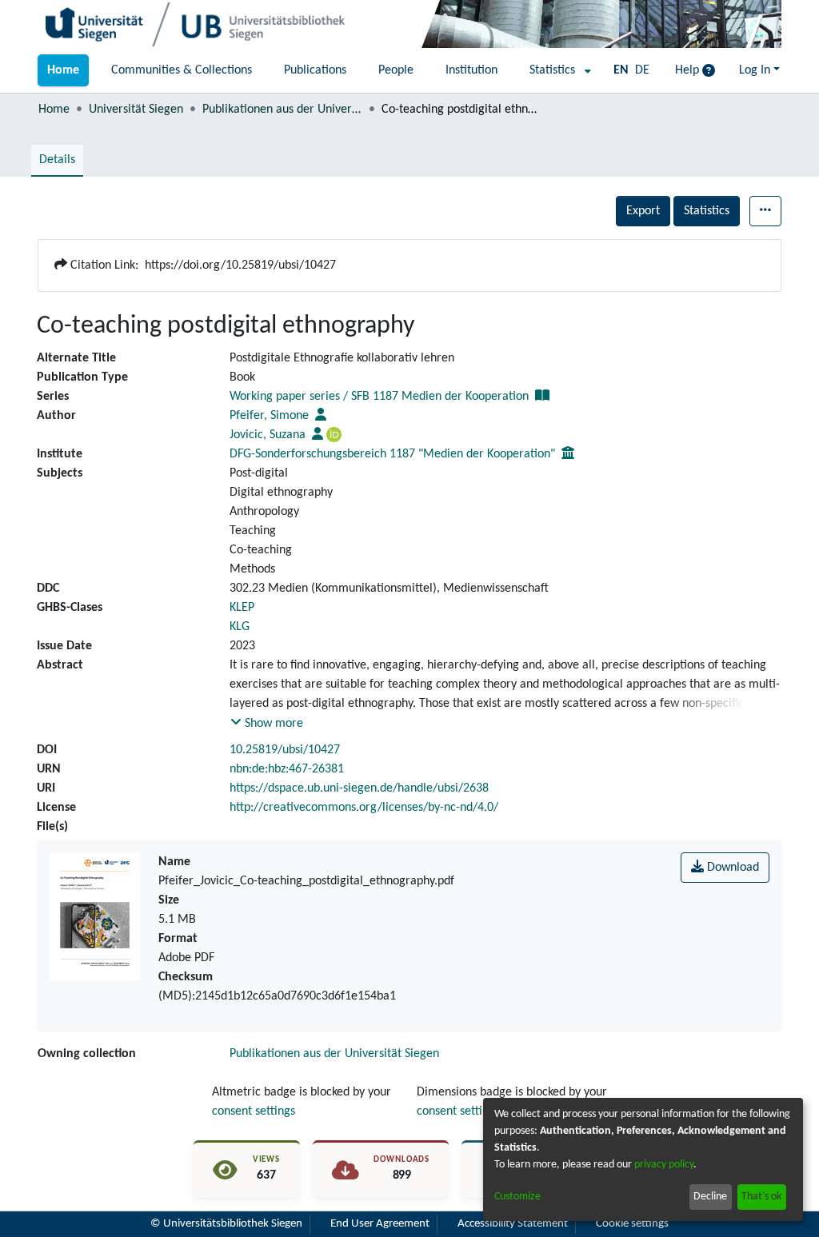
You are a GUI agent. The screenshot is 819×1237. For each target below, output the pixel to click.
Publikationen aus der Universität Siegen (282, 109)
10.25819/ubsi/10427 (285, 750)
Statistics (706, 211)
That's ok (761, 1197)
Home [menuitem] (63, 70)
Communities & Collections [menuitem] (181, 70)
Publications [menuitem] (315, 70)
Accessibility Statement (512, 1224)
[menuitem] (555, 70)
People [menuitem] (395, 70)
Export (643, 211)
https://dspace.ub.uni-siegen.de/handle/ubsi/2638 (359, 788)
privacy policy (663, 1165)
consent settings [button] (253, 1111)
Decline (710, 1197)
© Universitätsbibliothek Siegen (226, 1224)
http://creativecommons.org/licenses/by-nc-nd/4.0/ (364, 807)
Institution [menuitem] (471, 70)
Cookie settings (632, 1224)
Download (731, 867)
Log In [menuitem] (754, 70)
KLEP (242, 607)
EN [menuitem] (621, 70)
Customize (517, 1197)
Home (54, 109)
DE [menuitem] (642, 70)
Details (57, 160)
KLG (240, 626)
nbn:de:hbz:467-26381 (287, 769)
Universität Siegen (136, 109)
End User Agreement (379, 1224)
